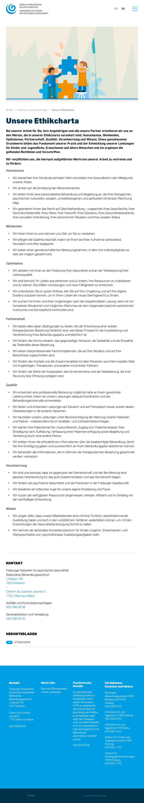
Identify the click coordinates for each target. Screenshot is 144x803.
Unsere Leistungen (51, 692)
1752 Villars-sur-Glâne (20, 595)
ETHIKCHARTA (22, 642)
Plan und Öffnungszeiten (54, 689)
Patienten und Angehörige (32, 110)
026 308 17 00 (113, 763)
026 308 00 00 (15, 618)
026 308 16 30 (113, 731)
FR (116, 9)
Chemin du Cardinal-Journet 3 (26, 591)
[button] (135, 9)
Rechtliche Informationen (95, 796)
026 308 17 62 (113, 747)
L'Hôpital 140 (14, 579)
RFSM (9, 110)
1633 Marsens (15, 583)
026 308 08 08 (15, 607)
